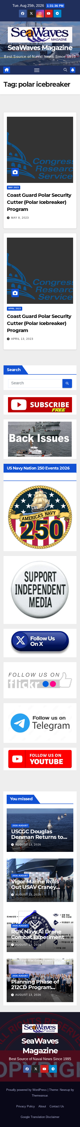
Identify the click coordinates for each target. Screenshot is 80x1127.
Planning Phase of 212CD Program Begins (35, 987)
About (42, 1106)
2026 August (20, 825)
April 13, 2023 (22, 338)
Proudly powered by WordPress (27, 1089)
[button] (65, 70)
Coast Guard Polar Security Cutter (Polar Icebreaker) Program (39, 202)
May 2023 (13, 187)
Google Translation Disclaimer (40, 1117)
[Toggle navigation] (37, 70)
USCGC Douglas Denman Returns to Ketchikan (37, 837)
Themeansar (40, 1095)
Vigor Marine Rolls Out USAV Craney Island (34, 887)
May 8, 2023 (20, 217)
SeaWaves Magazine (40, 48)
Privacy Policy (25, 1106)
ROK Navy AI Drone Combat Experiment (37, 934)
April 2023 (14, 308)
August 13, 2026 (28, 844)
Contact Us (57, 1106)
